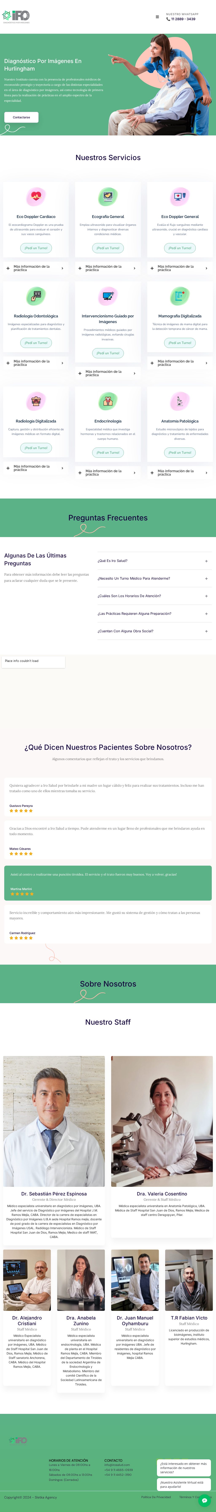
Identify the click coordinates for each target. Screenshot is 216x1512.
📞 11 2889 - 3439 (180, 19)
